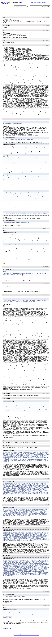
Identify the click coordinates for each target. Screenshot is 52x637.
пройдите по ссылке (36, 630)
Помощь (32, 2)
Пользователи (39, 2)
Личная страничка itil (6, 10)
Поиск (35, 2)
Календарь (44, 2)
